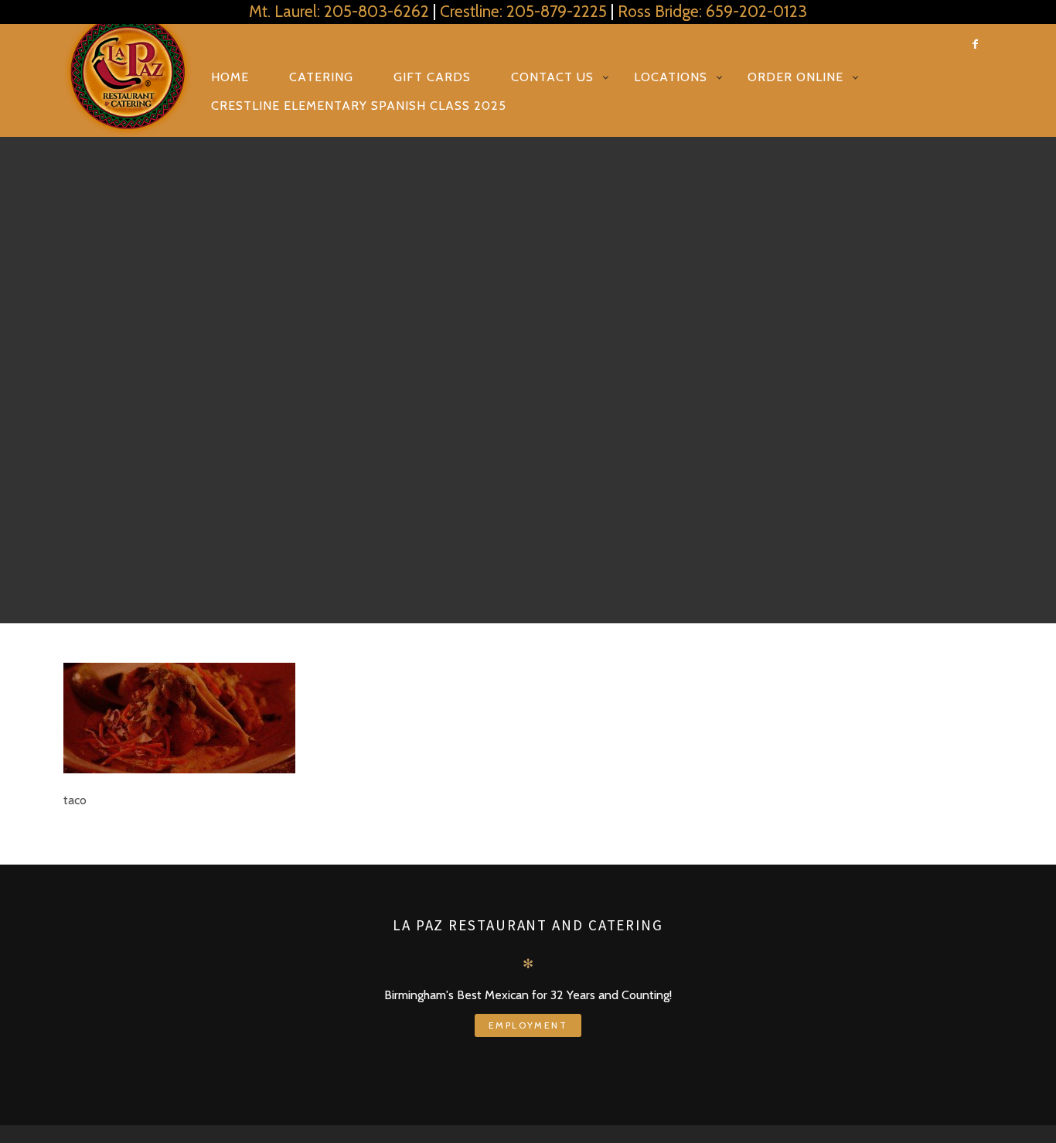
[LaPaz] (127, 72)
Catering (321, 77)
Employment (528, 1025)
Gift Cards (432, 77)
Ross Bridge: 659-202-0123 (712, 11)
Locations (670, 77)
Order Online (795, 77)
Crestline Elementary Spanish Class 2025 (358, 105)
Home (230, 77)
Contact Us (552, 77)
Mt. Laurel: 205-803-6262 (339, 11)
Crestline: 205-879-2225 (523, 11)
